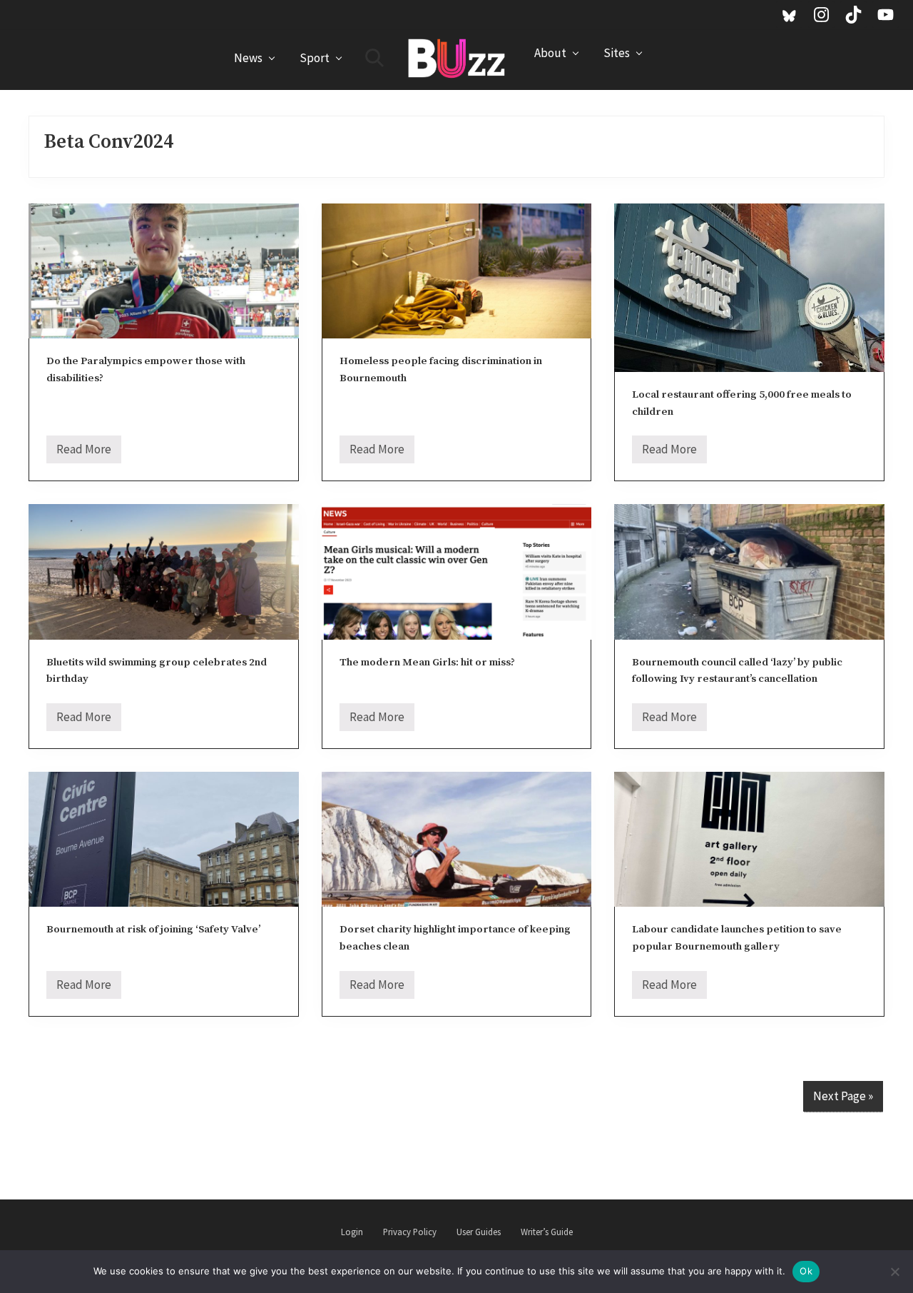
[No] (895, 1271)
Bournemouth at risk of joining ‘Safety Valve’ (153, 929)
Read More (83, 452)
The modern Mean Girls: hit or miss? (427, 662)
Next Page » (843, 1096)
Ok (806, 1271)
